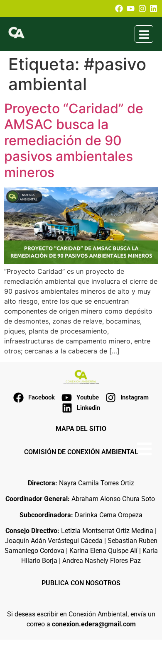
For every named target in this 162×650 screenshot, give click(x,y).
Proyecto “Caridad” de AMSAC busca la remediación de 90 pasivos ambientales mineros (73, 140)
